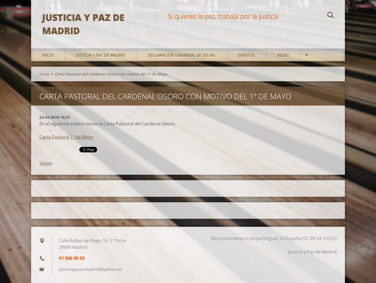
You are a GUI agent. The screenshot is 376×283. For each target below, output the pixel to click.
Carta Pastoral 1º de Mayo (66, 137)
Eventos (246, 55)
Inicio (48, 55)
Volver (46, 163)
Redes (283, 55)
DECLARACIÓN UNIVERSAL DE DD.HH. (182, 55)
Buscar (330, 16)
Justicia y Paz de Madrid (100, 55)
